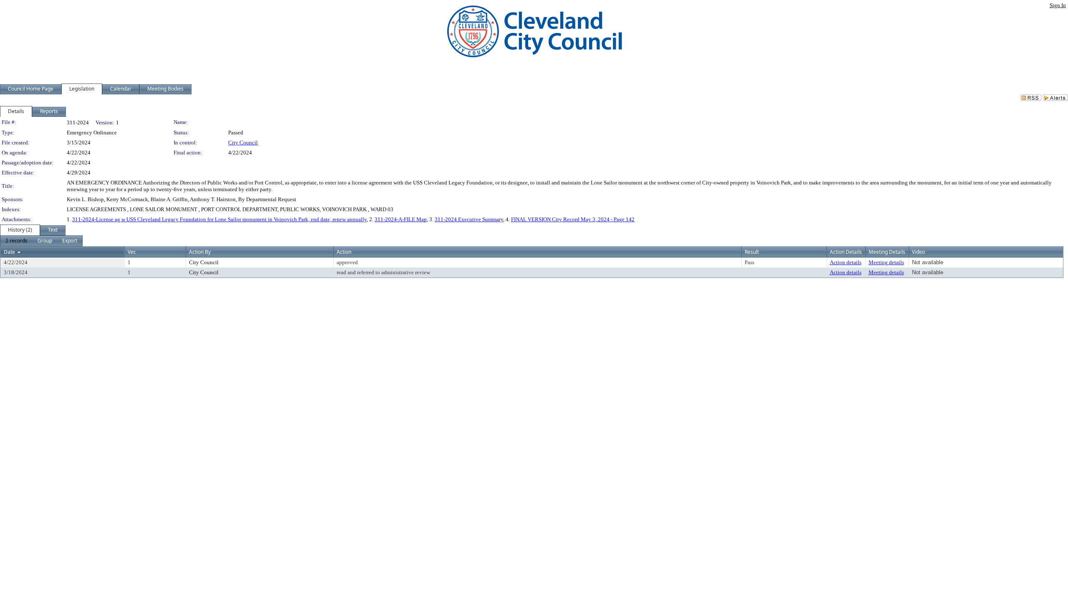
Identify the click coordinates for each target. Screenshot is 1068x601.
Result (752, 251)
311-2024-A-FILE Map (401, 219)
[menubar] (41, 240)
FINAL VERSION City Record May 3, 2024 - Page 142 (573, 219)
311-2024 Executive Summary (469, 219)
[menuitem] (16, 241)
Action (344, 251)
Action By (200, 251)
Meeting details (886, 262)
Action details (845, 262)
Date (9, 251)
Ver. (132, 251)
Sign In (1058, 5)
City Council (243, 142)
